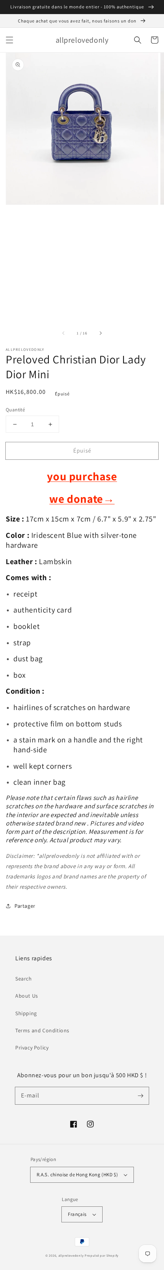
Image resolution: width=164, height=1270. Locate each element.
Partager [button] (24, 905)
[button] (9, 40)
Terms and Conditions (42, 1030)
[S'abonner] (140, 1095)
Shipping (26, 1013)
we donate (81, 498)
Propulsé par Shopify (102, 1255)
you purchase (82, 476)
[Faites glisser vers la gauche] (63, 333)
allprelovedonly (71, 1255)
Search (23, 978)
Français (77, 1214)
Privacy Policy (31, 1047)
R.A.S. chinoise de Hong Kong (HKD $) (77, 1174)
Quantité (15, 409)
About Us (26, 995)
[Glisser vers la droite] (100, 333)
